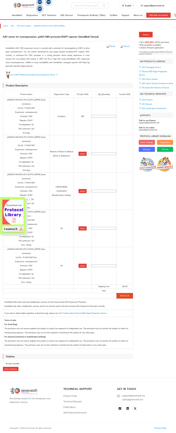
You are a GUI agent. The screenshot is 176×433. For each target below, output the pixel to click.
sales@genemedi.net (132, 399)
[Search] (103, 5)
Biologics (147, 149)
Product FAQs (70, 396)
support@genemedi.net (133, 396)
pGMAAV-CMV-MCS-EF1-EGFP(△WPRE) (49, 26)
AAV (12, 26)
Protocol (126, 46)
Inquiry (146, 34)
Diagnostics (165, 142)
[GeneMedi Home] (34, 391)
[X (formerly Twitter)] (135, 408)
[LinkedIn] (127, 408)
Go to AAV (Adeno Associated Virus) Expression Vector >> (34, 75)
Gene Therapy (147, 142)
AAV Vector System (24, 26)
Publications (69, 407)
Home (5, 26)
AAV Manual (146, 104)
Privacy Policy (160, 428)
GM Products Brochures (75, 413)
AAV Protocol (146, 100)
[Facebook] (120, 408)
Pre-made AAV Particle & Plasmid (155, 88)
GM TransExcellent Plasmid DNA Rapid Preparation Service (83, 313)
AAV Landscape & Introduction (153, 108)
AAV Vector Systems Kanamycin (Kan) (157, 83)
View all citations (10, 369)
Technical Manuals (72, 401)
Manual (112, 46)
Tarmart (165, 149)
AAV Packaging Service (151, 67)
